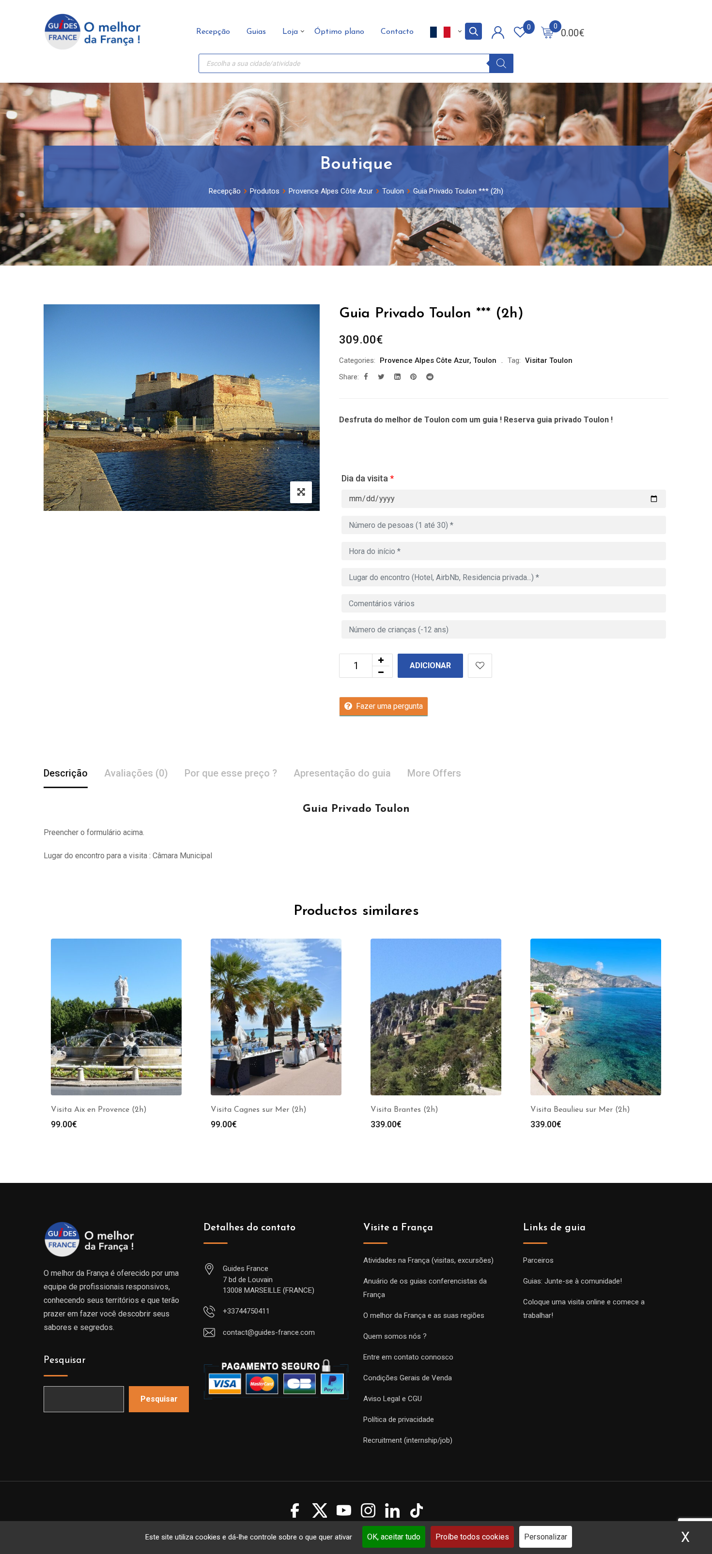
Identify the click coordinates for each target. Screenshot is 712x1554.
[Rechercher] (501, 63)
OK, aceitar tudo (393, 1536)
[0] (547, 32)
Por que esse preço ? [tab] (231, 773)
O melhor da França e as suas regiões (423, 1315)
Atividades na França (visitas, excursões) (428, 1260)
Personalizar (545, 1536)
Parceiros (538, 1260)
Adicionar (430, 665)
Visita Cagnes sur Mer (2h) (259, 1110)
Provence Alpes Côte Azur (424, 360)
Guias (256, 32)
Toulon (484, 360)
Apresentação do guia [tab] (342, 773)
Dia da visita (367, 478)
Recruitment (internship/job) (407, 1440)
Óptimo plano (339, 32)
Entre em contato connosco (408, 1357)
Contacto (397, 32)
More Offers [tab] (434, 773)
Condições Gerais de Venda (407, 1378)
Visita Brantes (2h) (404, 1110)
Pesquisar (65, 1360)
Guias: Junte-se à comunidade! (572, 1281)
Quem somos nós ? (395, 1336)
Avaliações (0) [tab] (136, 773)
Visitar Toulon (549, 360)
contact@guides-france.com (269, 1332)
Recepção (213, 32)
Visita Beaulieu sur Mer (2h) (580, 1110)
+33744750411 (246, 1311)
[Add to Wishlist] (480, 666)
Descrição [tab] (66, 773)
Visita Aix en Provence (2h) (99, 1110)
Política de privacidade (398, 1419)
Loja (290, 32)
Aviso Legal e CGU (392, 1398)
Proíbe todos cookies (472, 1536)
